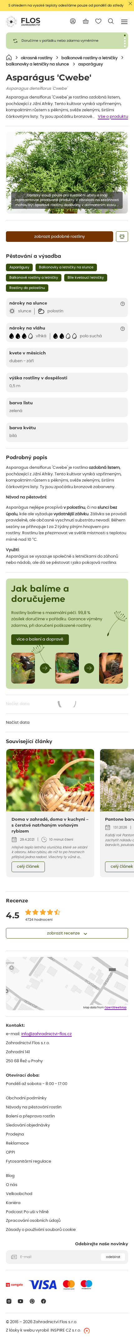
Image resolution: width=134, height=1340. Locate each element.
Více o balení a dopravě (40, 639)
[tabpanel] (67, 40)
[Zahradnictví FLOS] (23, 21)
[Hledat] (111, 21)
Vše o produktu (113, 117)
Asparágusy (19, 267)
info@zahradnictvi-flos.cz (46, 1034)
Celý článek (28, 867)
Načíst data (41, 704)
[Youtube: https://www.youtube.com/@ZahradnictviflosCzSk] (20, 1301)
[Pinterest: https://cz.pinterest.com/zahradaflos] (32, 1301)
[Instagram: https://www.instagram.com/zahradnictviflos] (9, 1301)
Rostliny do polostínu (27, 288)
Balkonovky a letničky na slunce (66, 267)
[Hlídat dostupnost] (122, 236)
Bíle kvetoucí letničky (86, 277)
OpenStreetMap (115, 1007)
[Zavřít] (130, 3)
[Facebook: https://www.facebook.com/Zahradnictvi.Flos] (44, 1301)
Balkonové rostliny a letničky (33, 277)
